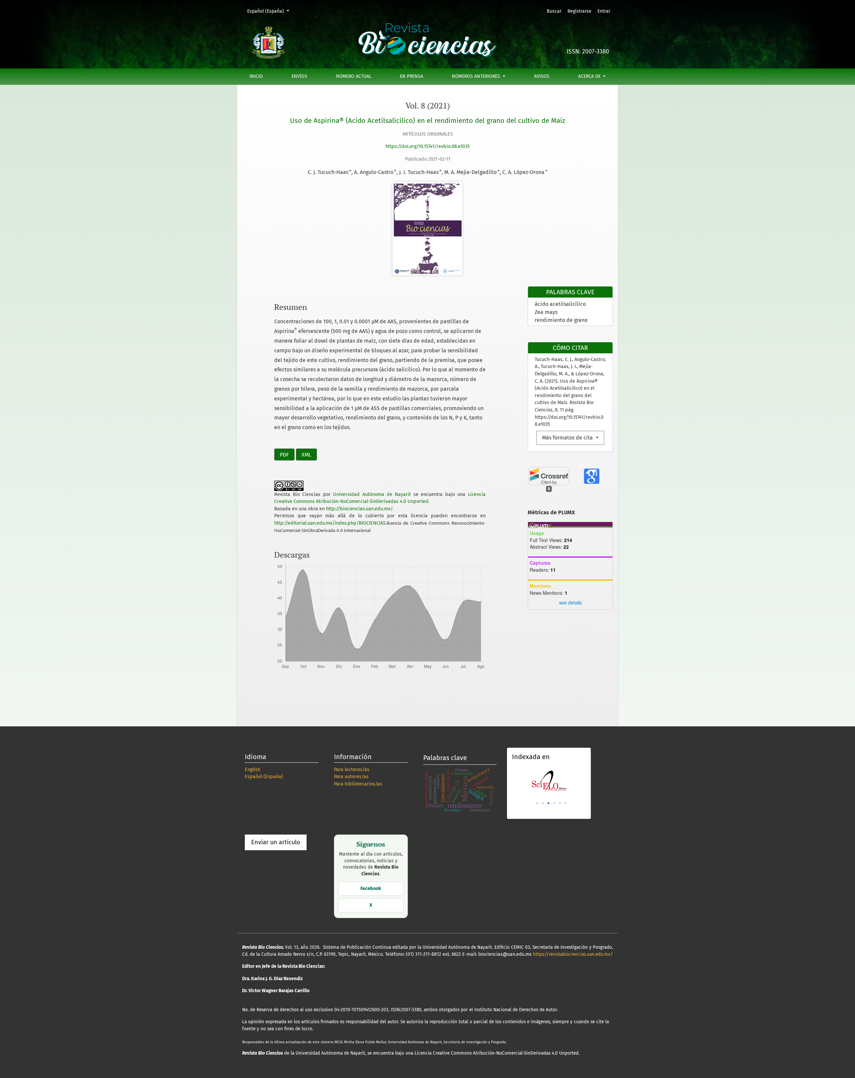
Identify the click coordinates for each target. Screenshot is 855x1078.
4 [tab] (554, 803)
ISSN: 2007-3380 (588, 51)
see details (570, 602)
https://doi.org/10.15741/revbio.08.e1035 (427, 146)
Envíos (299, 76)
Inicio (256, 76)
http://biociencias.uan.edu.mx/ (359, 509)
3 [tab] (548, 803)
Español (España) (270, 11)
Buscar (554, 11)
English (252, 769)
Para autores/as (351, 776)
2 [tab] (542, 803)
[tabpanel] (549, 782)
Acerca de (590, 76)
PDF (284, 455)
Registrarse (579, 11)
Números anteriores (476, 76)
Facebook (370, 888)
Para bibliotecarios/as (358, 784)
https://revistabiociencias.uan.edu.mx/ (573, 954)
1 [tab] (537, 803)
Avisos (541, 76)
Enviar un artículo (275, 842)
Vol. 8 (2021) (427, 105)
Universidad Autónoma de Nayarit (372, 494)
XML (306, 455)
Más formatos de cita (568, 437)
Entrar (603, 11)
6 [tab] (565, 803)
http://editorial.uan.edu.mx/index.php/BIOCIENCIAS (330, 523)
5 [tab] (559, 803)
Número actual (353, 76)
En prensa (411, 76)
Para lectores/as (351, 769)
